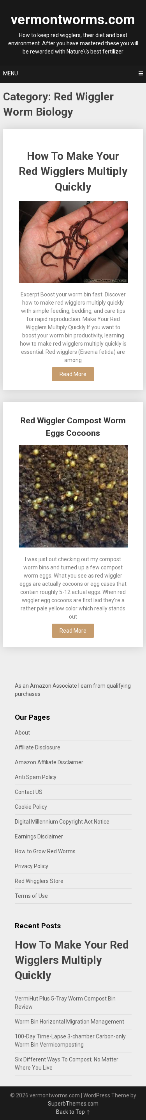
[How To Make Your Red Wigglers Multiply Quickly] (73, 243)
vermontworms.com (73, 20)
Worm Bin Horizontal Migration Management (69, 1021)
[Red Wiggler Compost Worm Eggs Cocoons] (73, 497)
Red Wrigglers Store (39, 881)
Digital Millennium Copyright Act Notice (62, 822)
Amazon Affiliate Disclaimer (49, 762)
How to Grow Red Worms (45, 851)
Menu (10, 73)
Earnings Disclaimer (39, 836)
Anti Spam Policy (35, 777)
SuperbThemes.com (73, 1103)
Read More (73, 374)
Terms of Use (31, 896)
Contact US (28, 792)
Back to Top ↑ (73, 1112)
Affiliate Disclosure (37, 747)
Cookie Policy (31, 807)
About (22, 732)
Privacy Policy (31, 866)
